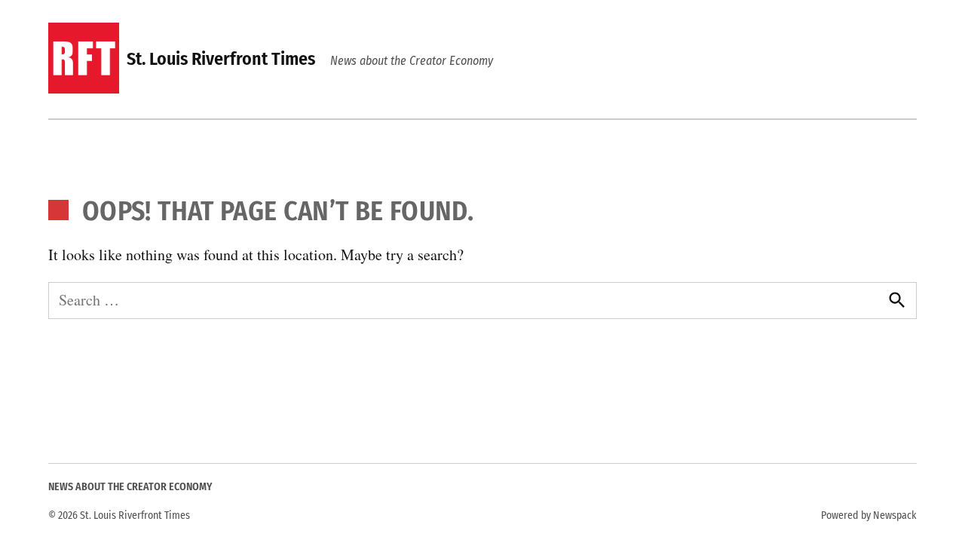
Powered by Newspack (869, 515)
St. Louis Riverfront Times (221, 58)
